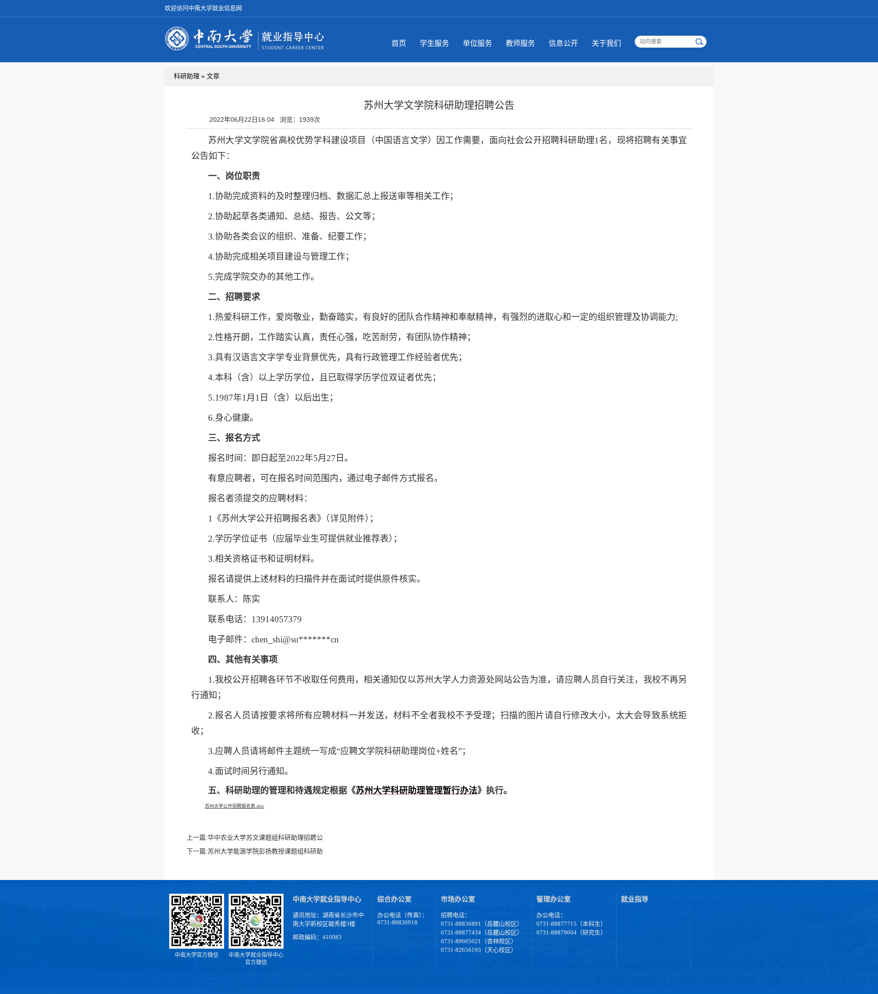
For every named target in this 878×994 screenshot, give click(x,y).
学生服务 (434, 43)
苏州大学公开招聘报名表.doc (234, 806)
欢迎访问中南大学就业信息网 (203, 8)
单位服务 (477, 43)
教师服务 (520, 43)
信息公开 (563, 43)
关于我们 (606, 43)
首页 (398, 43)
